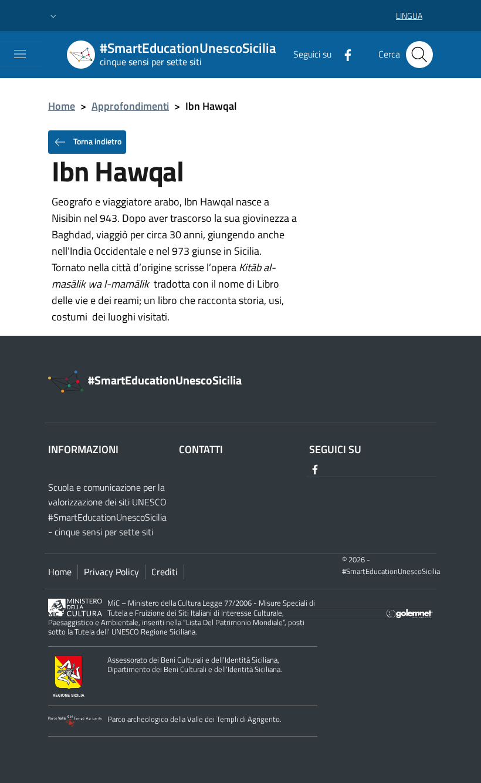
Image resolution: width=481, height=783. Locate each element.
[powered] (410, 612)
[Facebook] (343, 54)
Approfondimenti (130, 106)
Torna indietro (96, 140)
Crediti (164, 572)
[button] (53, 16)
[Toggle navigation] (20, 54)
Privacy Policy (111, 572)
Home (61, 106)
